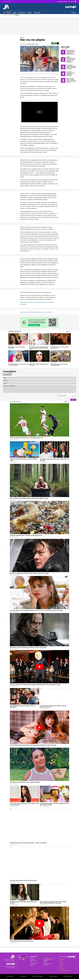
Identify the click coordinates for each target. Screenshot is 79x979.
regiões (14, 12)
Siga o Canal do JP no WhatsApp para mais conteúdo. (36, 312)
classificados (37, 12)
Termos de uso (23, 976)
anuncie (29, 12)
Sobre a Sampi (10, 976)
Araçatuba (61, 959)
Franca (61, 965)
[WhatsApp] (55, 43)
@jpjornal (24, 956)
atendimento (21, 12)
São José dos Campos (64, 970)
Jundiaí (61, 966)
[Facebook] (52, 43)
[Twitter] (58, 43)
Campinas (61, 963)
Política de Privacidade (38, 976)
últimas (9, 12)
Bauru (60, 961)
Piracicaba (61, 968)
